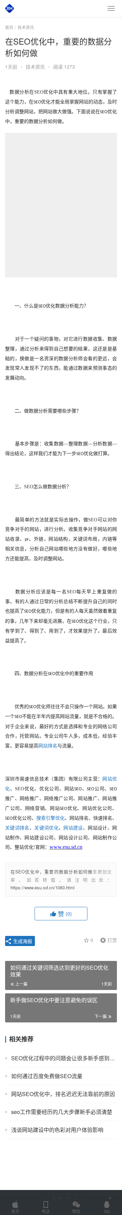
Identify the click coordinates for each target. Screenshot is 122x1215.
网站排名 (47, 745)
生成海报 (22, 941)
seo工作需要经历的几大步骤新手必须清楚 (61, 1112)
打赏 (107, 939)
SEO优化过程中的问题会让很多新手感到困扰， (64, 1058)
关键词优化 (46, 827)
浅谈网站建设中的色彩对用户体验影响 (57, 1130)
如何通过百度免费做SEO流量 (46, 1076)
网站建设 (73, 827)
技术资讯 (35, 66)
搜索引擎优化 (50, 818)
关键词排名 (17, 827)
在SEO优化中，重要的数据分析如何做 (52, 871)
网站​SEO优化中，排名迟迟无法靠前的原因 (63, 1094)
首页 (9, 27)
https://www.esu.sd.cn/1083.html (43, 887)
